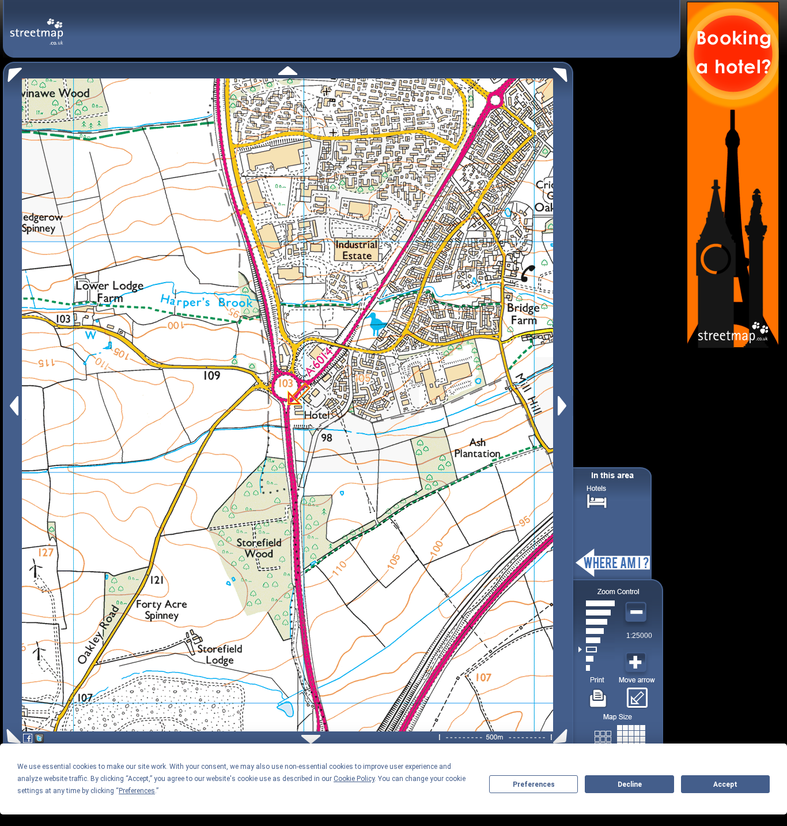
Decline (630, 784)
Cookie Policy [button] (354, 779)
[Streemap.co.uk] (37, 25)
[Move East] (563, 406)
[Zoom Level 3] (596, 649)
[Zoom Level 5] (596, 631)
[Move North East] (563, 72)
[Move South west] (12, 736)
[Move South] (311, 739)
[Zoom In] (637, 662)
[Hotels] (597, 500)
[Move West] (13, 406)
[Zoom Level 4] (596, 640)
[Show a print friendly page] (598, 694)
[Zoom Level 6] (596, 622)
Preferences (534, 784)
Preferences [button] (137, 791)
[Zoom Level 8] (596, 603)
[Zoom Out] (637, 612)
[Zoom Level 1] (596, 668)
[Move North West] (12, 72)
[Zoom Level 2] (596, 659)
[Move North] (288, 70)
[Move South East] (562, 736)
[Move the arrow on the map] (637, 694)
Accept (725, 784)
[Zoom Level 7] (596, 612)
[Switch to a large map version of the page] (620, 737)
